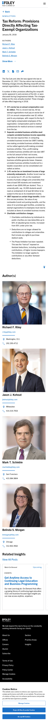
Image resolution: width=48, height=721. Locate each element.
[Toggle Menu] (44, 4)
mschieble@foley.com (11, 467)
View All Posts (10, 559)
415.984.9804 (12, 478)
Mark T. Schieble (9, 52)
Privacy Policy (7, 665)
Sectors (28, 635)
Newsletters (9, 16)
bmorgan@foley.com (10, 534)
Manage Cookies (24, 703)
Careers (5, 644)
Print (13, 71)
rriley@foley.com (8, 332)
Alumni (5, 649)
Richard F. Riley (8, 44)
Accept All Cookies (24, 717)
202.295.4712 (12, 343)
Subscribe (6, 653)
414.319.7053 (12, 411)
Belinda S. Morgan (9, 55)
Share (22, 71)
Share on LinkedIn (3, 71)
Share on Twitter (8, 71)
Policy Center (7, 670)
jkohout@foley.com (9, 399)
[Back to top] (44, 268)
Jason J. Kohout (8, 48)
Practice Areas (31, 640)
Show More (7, 61)
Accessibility (7, 678)
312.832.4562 (12, 546)
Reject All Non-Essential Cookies (24, 710)
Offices (5, 640)
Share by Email (17, 71)
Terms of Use (7, 660)
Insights (28, 644)
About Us (6, 635)
